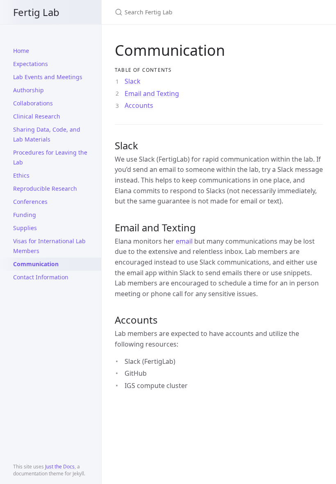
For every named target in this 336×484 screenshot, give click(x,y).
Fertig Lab (36, 12)
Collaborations (33, 103)
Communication (36, 264)
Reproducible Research (45, 188)
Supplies (25, 228)
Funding (24, 215)
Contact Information (40, 277)
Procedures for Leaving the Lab (50, 157)
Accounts (139, 105)
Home (21, 51)
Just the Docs (60, 466)
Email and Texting (152, 93)
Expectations (30, 64)
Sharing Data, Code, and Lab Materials (46, 134)
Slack (133, 81)
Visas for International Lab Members (49, 246)
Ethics (21, 175)
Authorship (28, 90)
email (184, 241)
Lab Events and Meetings (47, 77)
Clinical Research (36, 116)
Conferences (30, 201)
